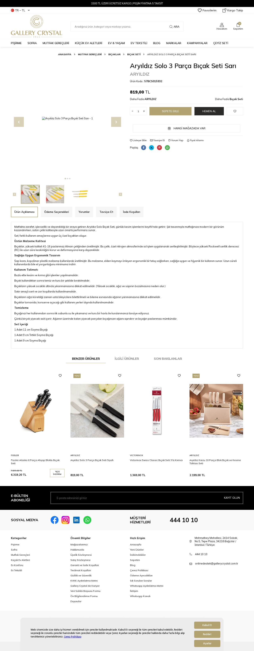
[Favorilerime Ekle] (60, 376)
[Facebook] (55, 520)
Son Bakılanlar (168, 359)
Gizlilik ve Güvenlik (80, 575)
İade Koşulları (131, 212)
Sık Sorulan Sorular (141, 580)
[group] (67, 118)
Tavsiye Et (159, 140)
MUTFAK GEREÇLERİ (56, 43)
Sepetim (135, 559)
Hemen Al (209, 111)
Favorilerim (209, 10)
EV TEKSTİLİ (139, 43)
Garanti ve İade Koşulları (84, 565)
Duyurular (75, 601)
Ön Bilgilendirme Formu (84, 596)
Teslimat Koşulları (80, 570)
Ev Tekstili (16, 570)
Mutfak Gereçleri (20, 554)
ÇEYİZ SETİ (220, 43)
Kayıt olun (232, 498)
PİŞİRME (16, 43)
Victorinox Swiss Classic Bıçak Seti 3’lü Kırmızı (156, 460)
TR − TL (20, 10)
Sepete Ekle (170, 111)
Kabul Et (207, 625)
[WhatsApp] (87, 520)
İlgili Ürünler (127, 359)
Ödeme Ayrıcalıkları (141, 575)
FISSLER (15, 455)
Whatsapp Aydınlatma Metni (146, 585)
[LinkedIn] (76, 520)
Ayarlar (207, 643)
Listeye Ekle (139, 140)
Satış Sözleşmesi (80, 559)
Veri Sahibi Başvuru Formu (85, 590)
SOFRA (32, 43)
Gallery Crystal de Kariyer (85, 585)
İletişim (134, 590)
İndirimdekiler (138, 554)
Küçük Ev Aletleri (20, 559)
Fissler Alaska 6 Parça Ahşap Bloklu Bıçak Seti (35, 462)
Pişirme (15, 544)
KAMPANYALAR (197, 43)
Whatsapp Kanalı (140, 596)
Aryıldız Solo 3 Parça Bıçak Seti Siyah (92, 460)
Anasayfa (64, 54)
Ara (176, 26)
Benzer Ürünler (86, 359)
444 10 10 (184, 520)
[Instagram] (65, 520)
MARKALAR (173, 43)
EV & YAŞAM (116, 43)
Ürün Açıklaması (24, 212)
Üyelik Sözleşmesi (81, 554)
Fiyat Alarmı (196, 140)
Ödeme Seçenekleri (56, 212)
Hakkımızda (77, 549)
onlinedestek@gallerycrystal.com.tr (216, 563)
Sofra (14, 549)
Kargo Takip (235, 10)
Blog (132, 565)
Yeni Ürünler (137, 549)
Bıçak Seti (133, 54)
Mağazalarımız (79, 544)
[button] (65, 178)
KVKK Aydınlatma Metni (84, 580)
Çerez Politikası (72, 637)
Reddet (207, 634)
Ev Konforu (17, 565)
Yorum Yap (177, 140)
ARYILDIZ (139, 74)
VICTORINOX (136, 455)
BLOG (156, 43)
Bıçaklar (114, 54)
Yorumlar (84, 212)
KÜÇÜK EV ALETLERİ (88, 43)
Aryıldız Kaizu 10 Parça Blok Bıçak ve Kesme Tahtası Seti (215, 462)
